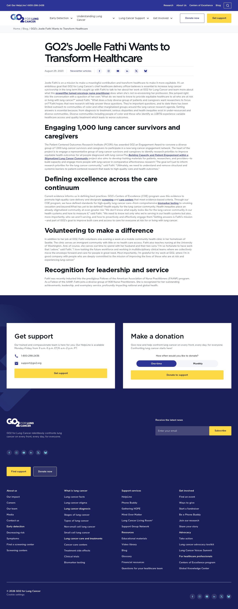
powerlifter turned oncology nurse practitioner (83, 93)
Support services (131, 490)
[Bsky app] (45, 452)
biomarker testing (168, 203)
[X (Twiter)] (38, 452)
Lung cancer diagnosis (77, 508)
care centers (126, 199)
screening (107, 199)
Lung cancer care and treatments (83, 538)
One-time (156, 363)
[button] (227, 5)
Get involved (186, 490)
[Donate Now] (192, 18)
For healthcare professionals (195, 556)
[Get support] (219, 18)
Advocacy (185, 532)
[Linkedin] (31, 452)
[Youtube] (23, 452)
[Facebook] (9, 452)
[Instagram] (16, 452)
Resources (128, 532)
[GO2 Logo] (25, 18)
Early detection (15, 526)
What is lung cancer (75, 490)
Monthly (198, 363)
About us (12, 490)
